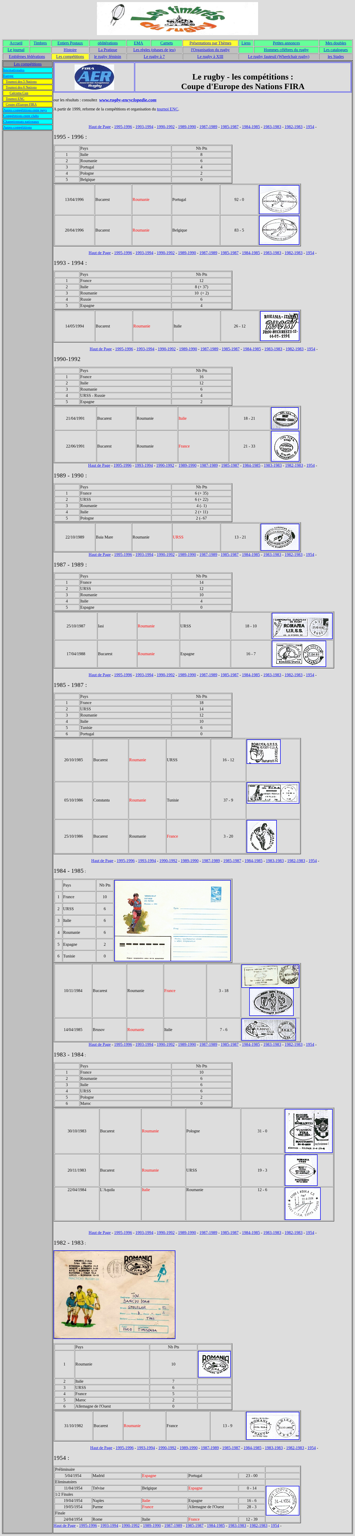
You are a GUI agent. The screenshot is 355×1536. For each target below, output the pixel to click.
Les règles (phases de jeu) (154, 50)
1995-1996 (123, 126)
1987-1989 (208, 126)
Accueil (16, 43)
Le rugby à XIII (210, 56)
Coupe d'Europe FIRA (21, 104)
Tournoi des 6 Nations (21, 87)
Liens (246, 43)
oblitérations (108, 43)
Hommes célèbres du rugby (286, 50)
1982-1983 (294, 126)
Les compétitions (70, 56)
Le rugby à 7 (154, 56)
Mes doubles (335, 43)
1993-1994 (144, 126)
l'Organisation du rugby (210, 50)
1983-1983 (272, 126)
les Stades (336, 56)
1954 (310, 126)
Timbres (40, 43)
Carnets (166, 43)
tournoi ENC (167, 109)
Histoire (70, 50)
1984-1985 (251, 126)
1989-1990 (187, 126)
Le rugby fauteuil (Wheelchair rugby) (278, 56)
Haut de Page (100, 126)
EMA (138, 43)
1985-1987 (230, 126)
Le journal (16, 50)
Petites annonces (286, 43)
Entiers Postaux (70, 43)
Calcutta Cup (19, 93)
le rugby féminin (107, 56)
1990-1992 (166, 126)
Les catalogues (336, 50)
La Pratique (107, 50)
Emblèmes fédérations (27, 56)
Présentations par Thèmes (210, 43)
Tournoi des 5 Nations (21, 81)
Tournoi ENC (15, 99)
